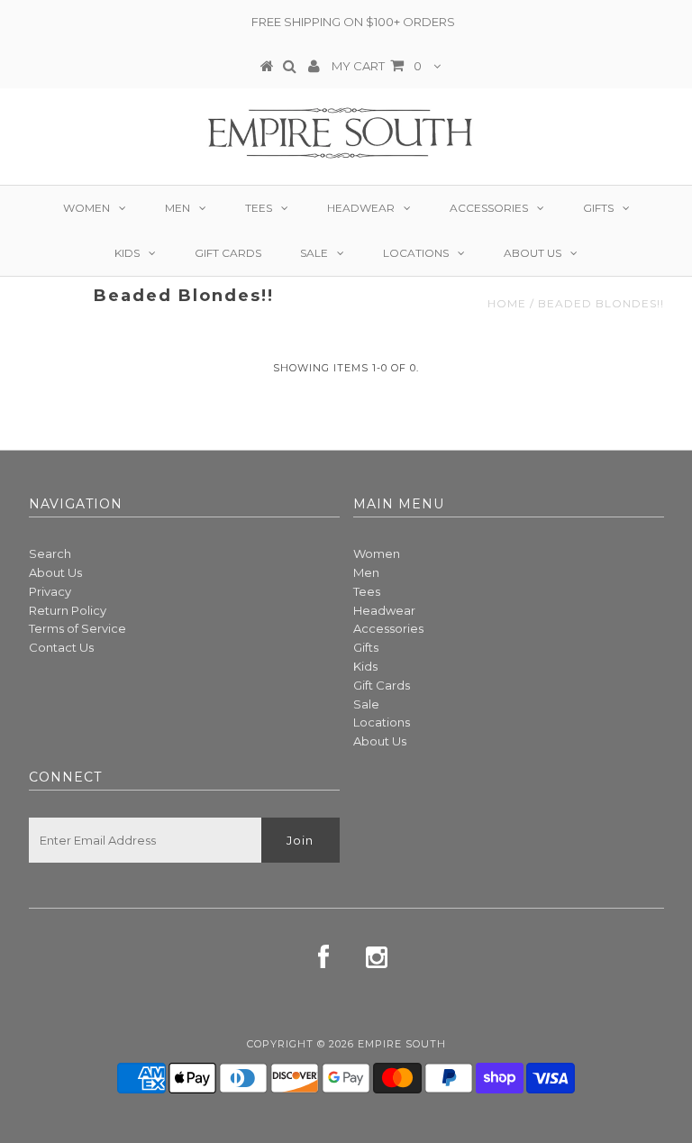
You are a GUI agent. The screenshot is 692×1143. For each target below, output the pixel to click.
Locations (416, 253)
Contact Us (61, 647)
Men (177, 208)
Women (86, 208)
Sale (314, 253)
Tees (258, 208)
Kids (127, 253)
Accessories (489, 208)
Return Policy (67, 610)
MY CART (377, 66)
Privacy (50, 591)
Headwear (361, 208)
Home (506, 303)
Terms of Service (77, 628)
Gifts (598, 208)
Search (50, 553)
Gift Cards (228, 253)
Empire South (402, 1044)
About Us (532, 253)
